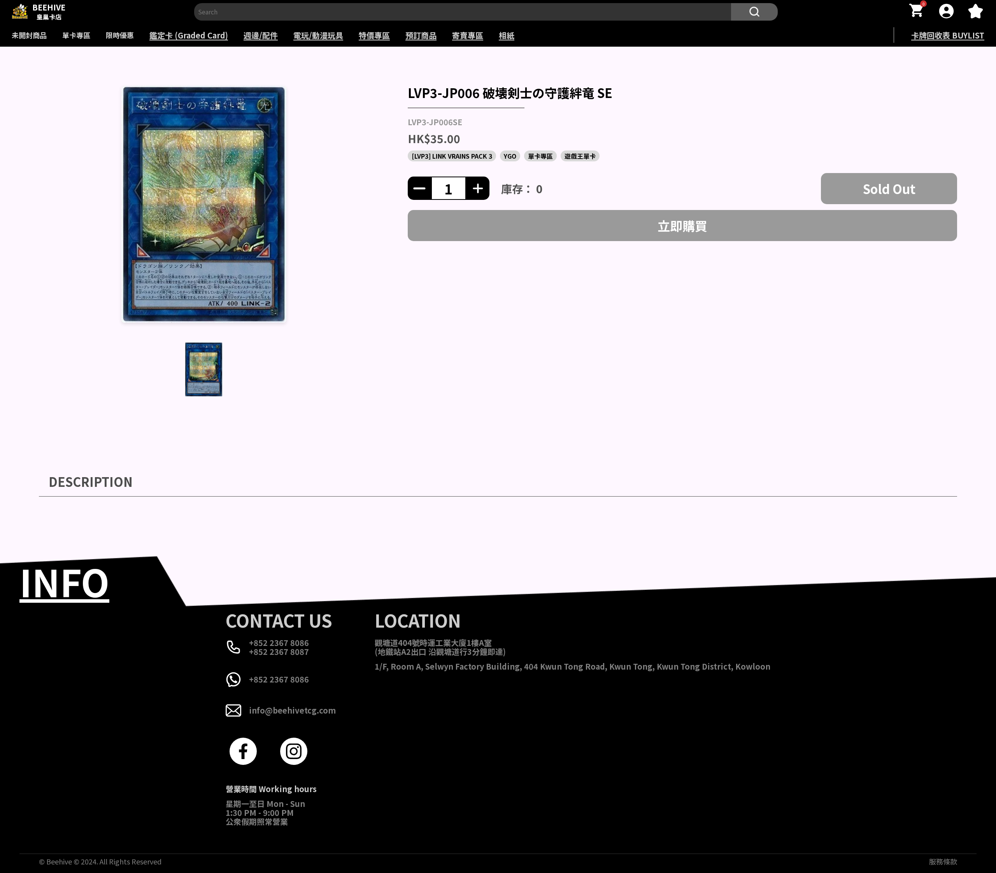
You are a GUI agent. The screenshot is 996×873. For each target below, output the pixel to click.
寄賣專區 (467, 35)
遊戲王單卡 (580, 156)
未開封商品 (29, 35)
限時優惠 (120, 35)
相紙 (506, 35)
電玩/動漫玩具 (318, 35)
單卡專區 (76, 35)
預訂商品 (421, 35)
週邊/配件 (261, 35)
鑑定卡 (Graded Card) (188, 35)
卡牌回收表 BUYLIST (947, 35)
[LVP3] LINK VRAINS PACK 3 (452, 156)
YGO (510, 156)
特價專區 (374, 35)
